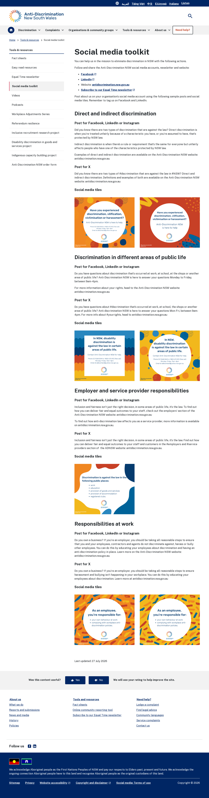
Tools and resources (86, 699)
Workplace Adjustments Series (31, 114)
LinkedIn (88, 79)
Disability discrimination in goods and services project (34, 144)
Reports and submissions (24, 710)
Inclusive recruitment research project (35, 132)
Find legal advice (146, 710)
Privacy (29, 782)
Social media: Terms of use (133, 782)
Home (12, 40)
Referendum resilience (26, 123)
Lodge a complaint (147, 704)
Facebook (88, 74)
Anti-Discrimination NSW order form (34, 164)
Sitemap (14, 782)
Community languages (150, 715)
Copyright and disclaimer (93, 782)
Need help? (144, 699)
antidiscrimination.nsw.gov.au (110, 84)
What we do (16, 704)
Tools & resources (29, 40)
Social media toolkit (25, 86)
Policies (14, 725)
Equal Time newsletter (25, 76)
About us (15, 699)
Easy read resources (24, 67)
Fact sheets (19, 58)
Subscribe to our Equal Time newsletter (108, 90)
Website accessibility (55, 782)
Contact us (143, 725)
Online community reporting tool (93, 710)
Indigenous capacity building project (34, 155)
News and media (19, 715)
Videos (16, 95)
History (13, 720)
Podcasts (17, 104)
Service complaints (148, 720)
